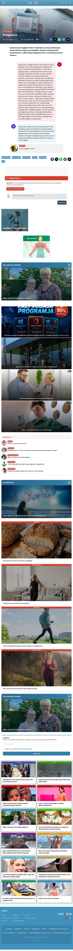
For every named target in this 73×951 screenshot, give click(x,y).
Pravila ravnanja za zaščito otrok (40, 933)
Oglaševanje (9, 929)
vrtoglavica (6, 157)
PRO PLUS (27, 929)
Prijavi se (61, 202)
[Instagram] (66, 3)
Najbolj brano (6, 437)
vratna (35, 157)
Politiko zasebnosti (27, 749)
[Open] (3, 3)
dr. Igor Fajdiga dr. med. (11, 39)
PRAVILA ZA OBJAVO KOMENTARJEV (15, 188)
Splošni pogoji (22, 933)
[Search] (62, 3)
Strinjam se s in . (18, 749)
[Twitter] (55, 39)
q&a (3, 161)
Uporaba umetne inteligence (61, 933)
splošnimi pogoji (16, 749)
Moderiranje (35, 929)
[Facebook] (70, 3)
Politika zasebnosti (9, 933)
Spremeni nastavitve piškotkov (58, 929)
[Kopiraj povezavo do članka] (68, 39)
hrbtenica (43, 157)
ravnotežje (26, 157)
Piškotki (44, 929)
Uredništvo (18, 929)
